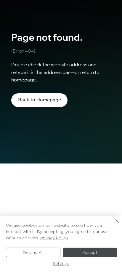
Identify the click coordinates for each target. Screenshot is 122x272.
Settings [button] (61, 263)
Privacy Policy (54, 237)
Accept (90, 252)
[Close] (114, 225)
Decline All (33, 252)
